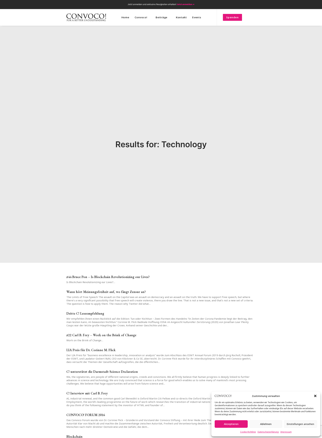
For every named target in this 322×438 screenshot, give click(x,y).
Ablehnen (266, 424)
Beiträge (161, 17)
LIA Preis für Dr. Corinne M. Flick (91, 350)
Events (196, 17)
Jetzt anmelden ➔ (185, 4)
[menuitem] (236, 4)
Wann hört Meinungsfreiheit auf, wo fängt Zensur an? (106, 292)
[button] (315, 396)
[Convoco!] (86, 17)
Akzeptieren (231, 424)
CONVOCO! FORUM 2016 (85, 415)
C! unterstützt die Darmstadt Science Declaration (102, 371)
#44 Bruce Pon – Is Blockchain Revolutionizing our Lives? (108, 277)
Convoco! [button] (141, 17)
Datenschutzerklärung (268, 431)
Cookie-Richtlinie (248, 431)
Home (125, 17)
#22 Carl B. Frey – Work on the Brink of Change (101, 335)
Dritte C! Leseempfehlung (85, 313)
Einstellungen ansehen (300, 424)
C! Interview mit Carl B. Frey (87, 393)
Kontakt (181, 17)
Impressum (286, 431)
